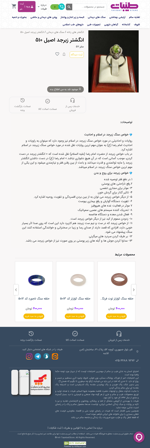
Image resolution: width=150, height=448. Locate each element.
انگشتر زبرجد (37, 154)
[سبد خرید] (14, 8)
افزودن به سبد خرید (116, 316)
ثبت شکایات (55, 428)
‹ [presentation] (134, 290)
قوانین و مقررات (71, 428)
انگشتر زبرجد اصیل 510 (32, 32)
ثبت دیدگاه (76, 55)
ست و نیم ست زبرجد (90, 223)
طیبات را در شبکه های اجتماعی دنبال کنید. (42, 349)
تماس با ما (87, 428)
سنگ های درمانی (55, 32)
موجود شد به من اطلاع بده (64, 89)
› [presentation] (16, 290)
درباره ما (98, 428)
